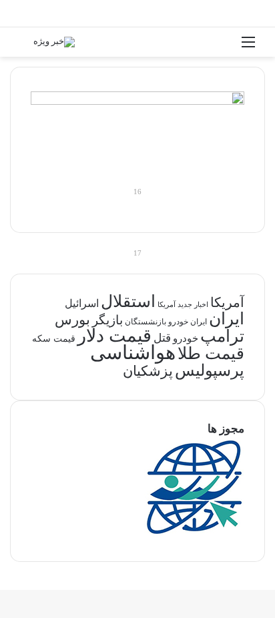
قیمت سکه (53, 339)
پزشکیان (148, 371)
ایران (226, 319)
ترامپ (222, 336)
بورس (72, 319)
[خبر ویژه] (54, 42)
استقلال (128, 301)
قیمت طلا (211, 353)
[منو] (248, 47)
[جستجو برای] (26, 47)
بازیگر (107, 320)
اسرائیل (82, 303)
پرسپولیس (209, 370)
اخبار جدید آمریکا (183, 304)
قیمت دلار (114, 336)
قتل (162, 337)
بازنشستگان (145, 321)
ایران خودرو (187, 321)
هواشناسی (133, 352)
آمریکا (227, 302)
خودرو (185, 338)
